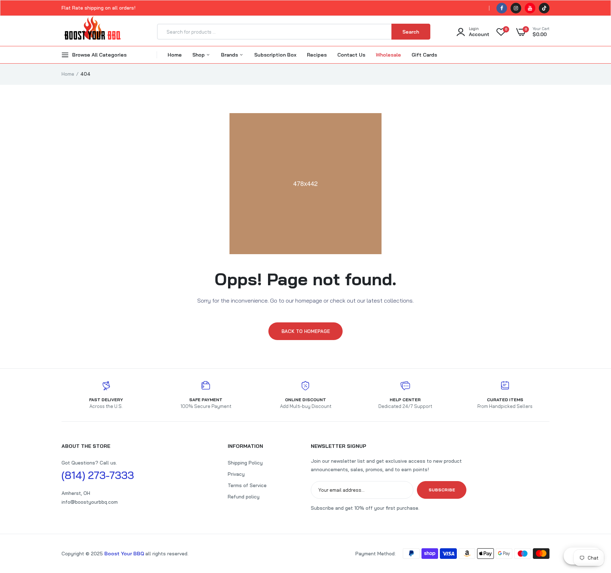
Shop (199, 55)
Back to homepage (305, 331)
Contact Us (351, 55)
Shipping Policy (245, 463)
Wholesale (388, 55)
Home (175, 55)
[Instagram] (516, 8)
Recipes (317, 55)
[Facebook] (501, 8)
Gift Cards (424, 55)
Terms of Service (247, 485)
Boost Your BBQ (124, 553)
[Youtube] (530, 8)
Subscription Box (275, 55)
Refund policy (244, 496)
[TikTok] (544, 8)
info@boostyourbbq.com (90, 502)
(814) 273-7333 (98, 475)
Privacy (236, 474)
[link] (591, 522)
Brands (230, 55)
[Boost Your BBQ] (92, 32)
